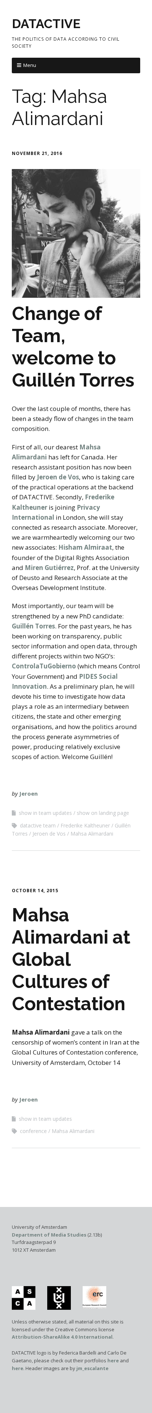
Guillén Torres (33, 626)
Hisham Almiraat (85, 547)
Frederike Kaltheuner (85, 825)
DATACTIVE (46, 23)
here (113, 1360)
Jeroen (28, 793)
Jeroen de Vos (58, 477)
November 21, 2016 (37, 153)
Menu (29, 65)
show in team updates (45, 812)
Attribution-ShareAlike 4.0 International (62, 1336)
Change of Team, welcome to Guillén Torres (73, 347)
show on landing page (103, 812)
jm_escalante (92, 1368)
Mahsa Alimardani (91, 833)
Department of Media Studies (49, 1234)
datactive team (38, 825)
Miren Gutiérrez (49, 567)
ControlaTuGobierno (44, 666)
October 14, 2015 (35, 890)
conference (33, 1130)
